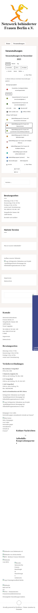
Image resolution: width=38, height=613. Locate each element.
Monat (8, 63)
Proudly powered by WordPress (12, 607)
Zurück (9, 71)
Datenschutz (8, 281)
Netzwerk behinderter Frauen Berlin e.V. (19, 26)
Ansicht (9, 165)
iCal (16, 172)
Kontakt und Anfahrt (10, 217)
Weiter (20, 71)
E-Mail (5, 333)
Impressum (7, 278)
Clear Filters (29, 75)
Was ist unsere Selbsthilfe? (12, 246)
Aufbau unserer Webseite (12, 258)
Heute (15, 71)
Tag (18, 63)
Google (17, 169)
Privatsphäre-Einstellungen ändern (14, 597)
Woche (13, 63)
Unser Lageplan (8, 326)
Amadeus (30, 607)
